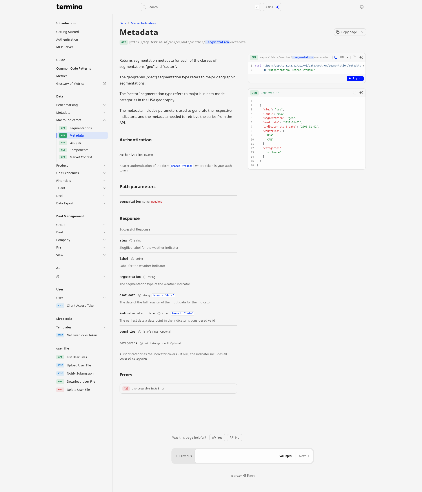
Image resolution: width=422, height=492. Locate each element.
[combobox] (265, 92)
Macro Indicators (143, 23)
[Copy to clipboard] (354, 57)
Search (203, 7)
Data (123, 23)
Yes (220, 437)
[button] (178, 388)
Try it (357, 78)
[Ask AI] (361, 57)
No (237, 437)
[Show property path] (130, 240)
